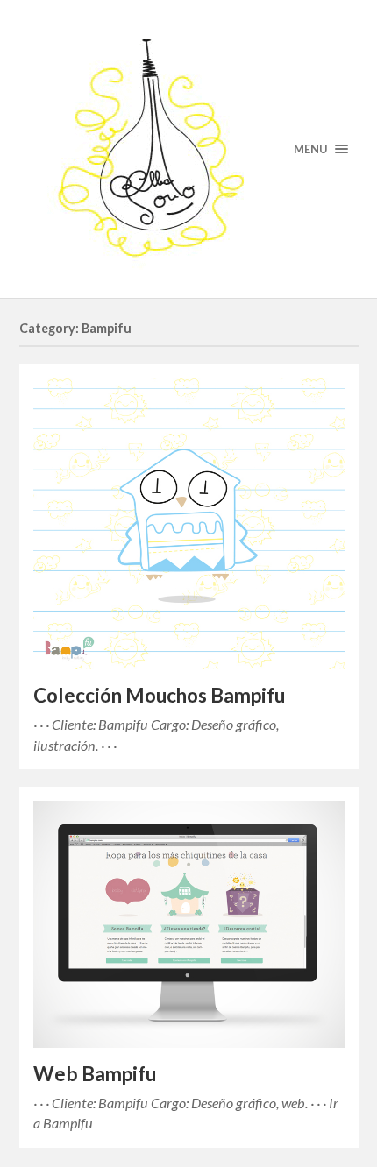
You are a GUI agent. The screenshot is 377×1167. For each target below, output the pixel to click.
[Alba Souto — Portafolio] (189, 149)
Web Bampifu (94, 1074)
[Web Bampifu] (189, 924)
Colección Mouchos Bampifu (159, 695)
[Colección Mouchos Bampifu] (189, 524)
